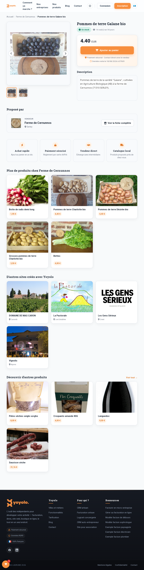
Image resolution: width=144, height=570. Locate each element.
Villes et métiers (56, 508)
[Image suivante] (65, 53)
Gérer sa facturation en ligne (118, 512)
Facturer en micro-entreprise (118, 508)
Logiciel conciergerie (86, 517)
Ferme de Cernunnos (25, 17)
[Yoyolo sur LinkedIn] (17, 550)
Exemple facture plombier (117, 536)
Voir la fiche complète (119, 123)
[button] (90, 6)
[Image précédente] (11, 53)
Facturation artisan (85, 512)
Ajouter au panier (109, 50)
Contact (78, 6)
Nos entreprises (42, 6)
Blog (67, 6)
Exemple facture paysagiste (118, 527)
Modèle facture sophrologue (118, 522)
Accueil (10, 17)
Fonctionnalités (56, 512)
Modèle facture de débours (117, 517)
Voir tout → (131, 377)
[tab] (12, 92)
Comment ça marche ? (27, 5)
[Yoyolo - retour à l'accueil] (11, 6)
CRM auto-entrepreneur (88, 522)
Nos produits (56, 6)
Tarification (54, 517)
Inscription (122, 6)
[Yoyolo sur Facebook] (10, 550)
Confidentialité (121, 565)
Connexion (105, 6)
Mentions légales (105, 565)
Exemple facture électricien (117, 532)
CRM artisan (82, 508)
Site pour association (87, 527)
